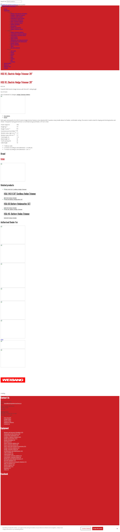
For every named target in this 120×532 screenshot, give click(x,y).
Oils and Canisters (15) (10, 460)
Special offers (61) (8, 466)
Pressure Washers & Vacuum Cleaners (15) (15, 462)
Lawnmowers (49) (8, 454)
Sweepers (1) (7, 468)
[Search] (1, 3)
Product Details (12, 198)
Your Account (7, 417)
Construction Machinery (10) (11, 435)
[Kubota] (13, 319)
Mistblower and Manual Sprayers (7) (13, 459)
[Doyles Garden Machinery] (8, 6)
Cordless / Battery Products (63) (12, 437)
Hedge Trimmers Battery (23, 94)
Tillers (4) (6, 469)
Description (7, 116)
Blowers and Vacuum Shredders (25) (13, 432)
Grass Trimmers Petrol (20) (11, 445)
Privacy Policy (7, 421)
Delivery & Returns (9, 422)
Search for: (3, 1)
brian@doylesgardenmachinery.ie (9, 4)
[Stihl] (13, 113)
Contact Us (7, 424)
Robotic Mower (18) (9, 465)
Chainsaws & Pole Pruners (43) (12, 434)
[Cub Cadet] (13, 243)
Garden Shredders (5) (9, 440)
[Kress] (13, 300)
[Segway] (13, 338)
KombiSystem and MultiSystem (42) (13, 451)
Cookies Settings (86, 528)
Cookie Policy (7, 419)
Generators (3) (8, 441)
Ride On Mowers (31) (9, 463)
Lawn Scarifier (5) (8, 452)
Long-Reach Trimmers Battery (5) (13, 455)
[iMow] (13, 287)
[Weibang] (13, 392)
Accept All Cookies (97, 528)
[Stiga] (13, 348)
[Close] (117, 528)
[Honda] (13, 262)
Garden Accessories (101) (10, 438)
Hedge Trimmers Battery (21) (11, 448)
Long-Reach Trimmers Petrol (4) (12, 457)
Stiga (2, 339)
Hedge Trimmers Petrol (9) (11, 449)
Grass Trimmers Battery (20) (11, 443)
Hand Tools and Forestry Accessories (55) (15, 446)
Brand (5, 117)
